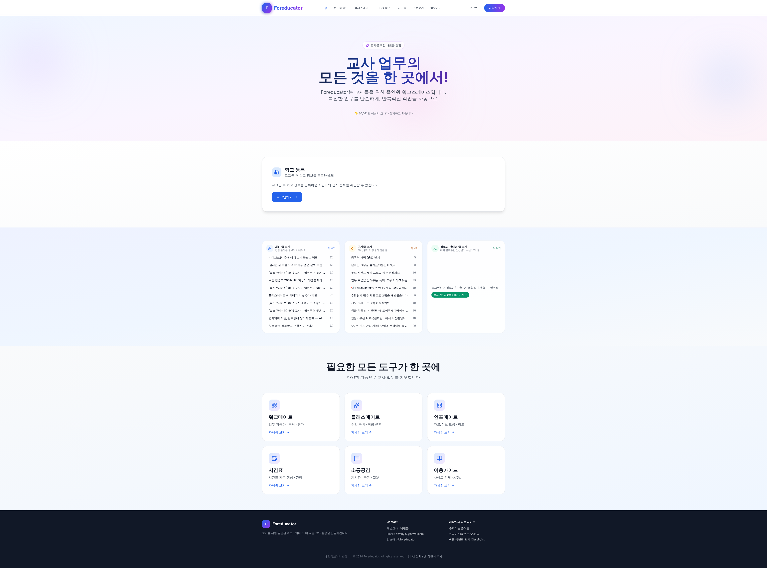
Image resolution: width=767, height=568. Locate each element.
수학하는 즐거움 (459, 528)
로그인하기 (285, 197)
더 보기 (332, 248)
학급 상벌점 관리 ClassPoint (467, 539)
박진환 (404, 528)
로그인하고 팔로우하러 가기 (449, 294)
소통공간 (418, 8)
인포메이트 (384, 8)
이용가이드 (437, 8)
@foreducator (406, 539)
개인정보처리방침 (336, 556)
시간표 (402, 8)
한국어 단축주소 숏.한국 (464, 533)
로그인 (473, 8)
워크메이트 (341, 8)
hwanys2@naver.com (410, 533)
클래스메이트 (362, 8)
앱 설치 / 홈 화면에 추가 (427, 556)
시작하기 (494, 8)
